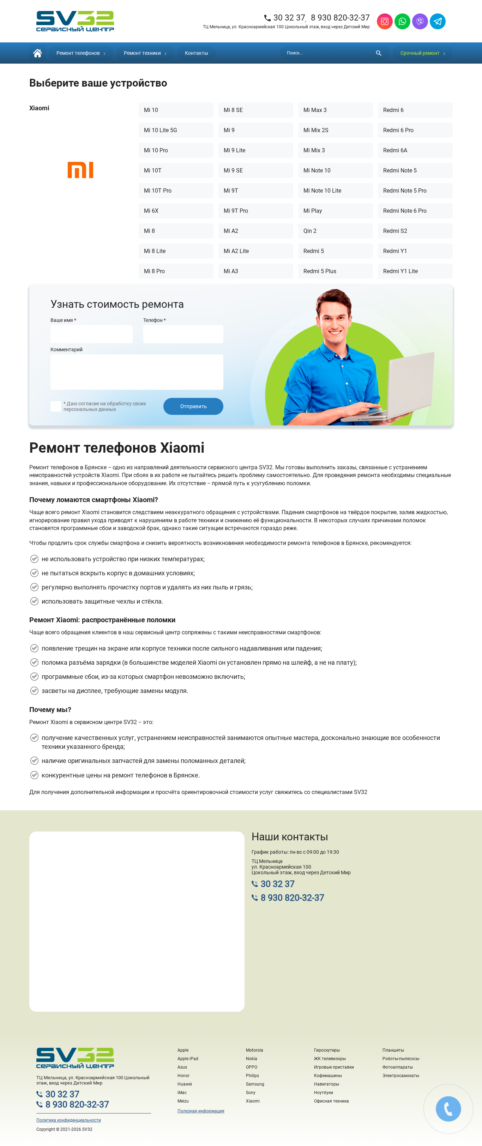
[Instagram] (385, 21)
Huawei (184, 1084)
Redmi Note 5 (400, 170)
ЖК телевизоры (330, 1058)
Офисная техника (331, 1101)
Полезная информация (200, 1111)
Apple (182, 1050)
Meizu (183, 1101)
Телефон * (154, 320)
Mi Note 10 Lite (322, 190)
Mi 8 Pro (154, 271)
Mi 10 (151, 110)
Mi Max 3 (315, 110)
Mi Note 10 (317, 170)
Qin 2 (310, 231)
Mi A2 (231, 231)
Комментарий (66, 349)
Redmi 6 (393, 110)
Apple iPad (187, 1058)
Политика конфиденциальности (68, 1120)
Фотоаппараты (397, 1067)
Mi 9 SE (233, 170)
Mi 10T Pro (157, 190)
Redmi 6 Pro (398, 130)
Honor (183, 1075)
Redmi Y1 (395, 251)
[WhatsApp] (402, 21)
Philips (252, 1075)
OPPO (251, 1067)
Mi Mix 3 (314, 150)
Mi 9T (231, 190)
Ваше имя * (63, 320)
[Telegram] (438, 21)
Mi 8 (149, 231)
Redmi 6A (395, 150)
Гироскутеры (327, 1050)
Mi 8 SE (233, 110)
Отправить (193, 406)
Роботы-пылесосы (400, 1058)
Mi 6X (151, 210)
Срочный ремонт (420, 53)
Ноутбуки (323, 1092)
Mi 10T (153, 170)
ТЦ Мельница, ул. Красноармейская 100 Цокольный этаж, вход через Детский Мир (286, 26)
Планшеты (393, 1050)
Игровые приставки (334, 1067)
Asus (182, 1067)
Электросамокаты (400, 1075)
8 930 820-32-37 (340, 18)
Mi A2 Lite (236, 251)
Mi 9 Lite (234, 150)
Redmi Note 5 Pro (405, 190)
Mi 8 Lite (154, 251)
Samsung (255, 1084)
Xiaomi (253, 1101)
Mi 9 (229, 130)
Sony (250, 1092)
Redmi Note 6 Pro (405, 210)
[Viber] (420, 21)
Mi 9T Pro (236, 210)
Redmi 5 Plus (319, 271)
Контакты (196, 53)
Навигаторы (326, 1084)
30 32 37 (284, 18)
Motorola (254, 1050)
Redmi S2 (395, 231)
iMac (182, 1092)
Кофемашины (328, 1075)
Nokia (251, 1058)
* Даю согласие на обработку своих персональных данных (105, 406)
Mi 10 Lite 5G (160, 130)
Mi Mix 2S (316, 130)
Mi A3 (231, 271)
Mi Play (312, 210)
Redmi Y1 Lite (400, 271)
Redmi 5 (313, 251)
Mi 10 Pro (156, 150)
